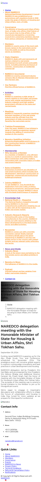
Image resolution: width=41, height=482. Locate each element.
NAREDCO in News (13, 464)
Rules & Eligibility (21, 172)
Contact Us (10, 279)
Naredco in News (21, 263)
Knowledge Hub (12, 198)
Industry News (22, 254)
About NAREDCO (22, 17)
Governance (22, 33)
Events (21, 100)
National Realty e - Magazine (22, 205)
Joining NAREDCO (22, 187)
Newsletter (22, 236)
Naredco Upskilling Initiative (22, 142)
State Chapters (21, 63)
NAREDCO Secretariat (21, 77)
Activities (9, 92)
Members (21, 48)
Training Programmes (21, 130)
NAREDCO (5, 478)
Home (8, 10)
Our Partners (20, 86)
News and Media (13, 249)
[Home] (4, 2)
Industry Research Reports (21, 220)
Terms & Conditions (13, 468)
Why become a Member (22, 157)
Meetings (22, 116)
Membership (11, 151)
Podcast (20, 271)
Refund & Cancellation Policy (17, 470)
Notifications (10, 472)
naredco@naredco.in (14, 441)
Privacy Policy (11, 466)
